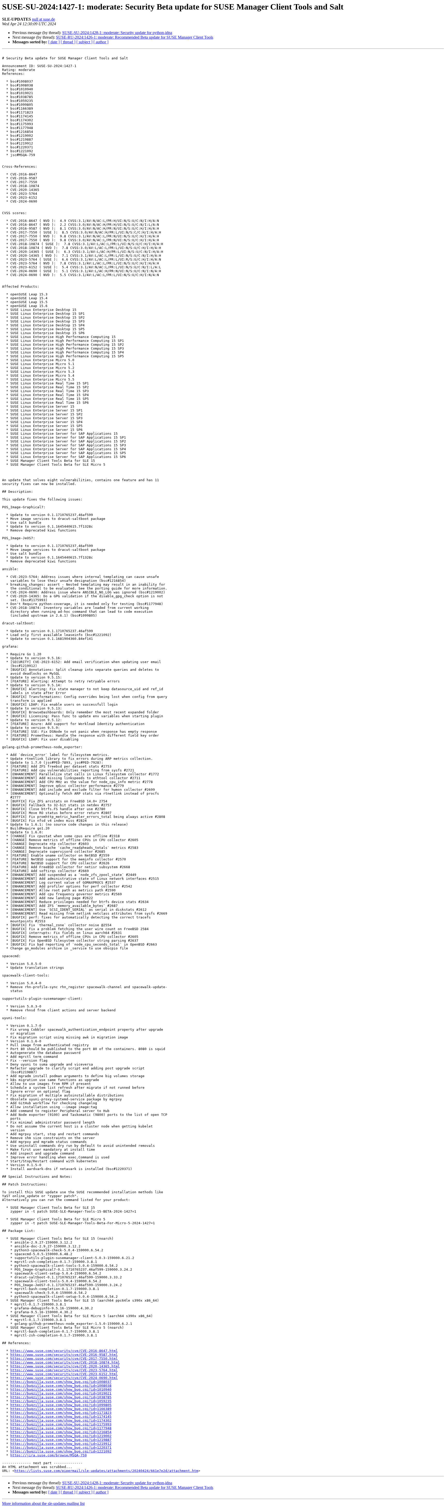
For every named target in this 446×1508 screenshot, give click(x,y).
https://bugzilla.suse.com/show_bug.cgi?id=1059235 (61, 1401)
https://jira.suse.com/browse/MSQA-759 (48, 1455)
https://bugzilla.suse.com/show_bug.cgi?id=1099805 (61, 1405)
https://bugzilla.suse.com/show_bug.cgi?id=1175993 (61, 1424)
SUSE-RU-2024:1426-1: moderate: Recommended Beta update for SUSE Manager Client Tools (134, 37)
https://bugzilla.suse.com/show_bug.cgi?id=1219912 (61, 1444)
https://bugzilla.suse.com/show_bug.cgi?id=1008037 (61, 1382)
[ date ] (54, 42)
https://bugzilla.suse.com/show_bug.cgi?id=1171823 (61, 1413)
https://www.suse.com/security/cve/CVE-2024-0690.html (64, 1378)
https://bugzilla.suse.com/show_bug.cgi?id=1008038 (61, 1386)
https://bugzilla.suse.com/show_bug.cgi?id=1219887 (61, 1440)
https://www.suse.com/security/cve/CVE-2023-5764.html (64, 1370)
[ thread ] (68, 42)
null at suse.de (43, 19)
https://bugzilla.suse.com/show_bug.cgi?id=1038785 (61, 1397)
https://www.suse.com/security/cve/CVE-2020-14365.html (65, 1366)
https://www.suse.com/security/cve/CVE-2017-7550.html (64, 1358)
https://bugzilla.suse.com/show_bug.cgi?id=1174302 (61, 1420)
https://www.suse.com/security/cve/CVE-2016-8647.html (64, 1351)
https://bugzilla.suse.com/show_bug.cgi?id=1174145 (61, 1416)
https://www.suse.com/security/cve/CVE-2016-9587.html (64, 1355)
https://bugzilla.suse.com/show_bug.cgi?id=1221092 (61, 1451)
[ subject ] (84, 42)
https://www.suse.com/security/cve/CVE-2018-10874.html (65, 1362)
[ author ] (100, 42)
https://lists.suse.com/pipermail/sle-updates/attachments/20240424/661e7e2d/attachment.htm (106, 1471)
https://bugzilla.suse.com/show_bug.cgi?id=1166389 (61, 1409)
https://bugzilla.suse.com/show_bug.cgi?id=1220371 (61, 1447)
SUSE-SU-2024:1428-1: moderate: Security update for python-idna (117, 32)
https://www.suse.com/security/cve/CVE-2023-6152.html (64, 1374)
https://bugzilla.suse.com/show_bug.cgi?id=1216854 (61, 1432)
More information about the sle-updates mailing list (43, 1503)
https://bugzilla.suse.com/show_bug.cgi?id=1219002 (61, 1436)
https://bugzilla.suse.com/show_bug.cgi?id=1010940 (61, 1389)
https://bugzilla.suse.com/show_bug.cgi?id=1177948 (61, 1428)
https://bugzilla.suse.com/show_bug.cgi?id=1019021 (61, 1393)
